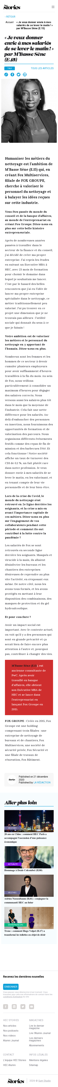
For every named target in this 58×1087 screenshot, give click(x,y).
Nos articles (9, 1025)
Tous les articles (42, 68)
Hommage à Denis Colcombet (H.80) (23, 870)
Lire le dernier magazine (36, 1027)
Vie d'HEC (12, 828)
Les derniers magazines (36, 1039)
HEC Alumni (9, 1065)
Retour (10, 16)
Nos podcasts (10, 1030)
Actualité (13, 864)
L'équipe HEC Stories (14, 1060)
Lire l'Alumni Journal (40, 1033)
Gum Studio (44, 1080)
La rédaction (42, 782)
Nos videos (9, 1035)
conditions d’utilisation (13, 997)
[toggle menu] (53, 7)
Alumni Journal (11, 1040)
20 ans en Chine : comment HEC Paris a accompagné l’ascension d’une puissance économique (25, 837)
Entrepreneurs (15, 925)
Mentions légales (38, 1060)
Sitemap (33, 1065)
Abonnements (36, 1045)
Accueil (9, 22)
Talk (9, 68)
